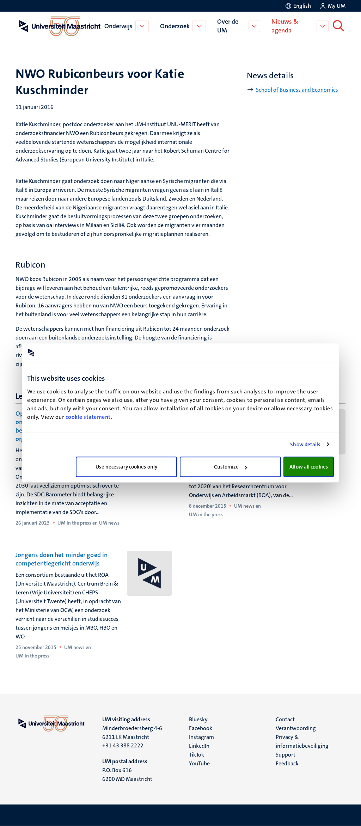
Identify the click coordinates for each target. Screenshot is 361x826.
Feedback (287, 763)
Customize (226, 466)
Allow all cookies (308, 466)
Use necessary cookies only (126, 466)
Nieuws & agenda (284, 26)
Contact (285, 719)
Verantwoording (296, 728)
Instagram (201, 737)
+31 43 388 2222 (122, 745)
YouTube (199, 763)
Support (285, 754)
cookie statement (88, 417)
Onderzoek (175, 26)
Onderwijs (118, 26)
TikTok (196, 754)
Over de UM (227, 26)
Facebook (200, 728)
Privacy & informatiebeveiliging (302, 741)
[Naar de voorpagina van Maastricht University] (59, 26)
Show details (305, 444)
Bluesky (198, 719)
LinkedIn (199, 745)
